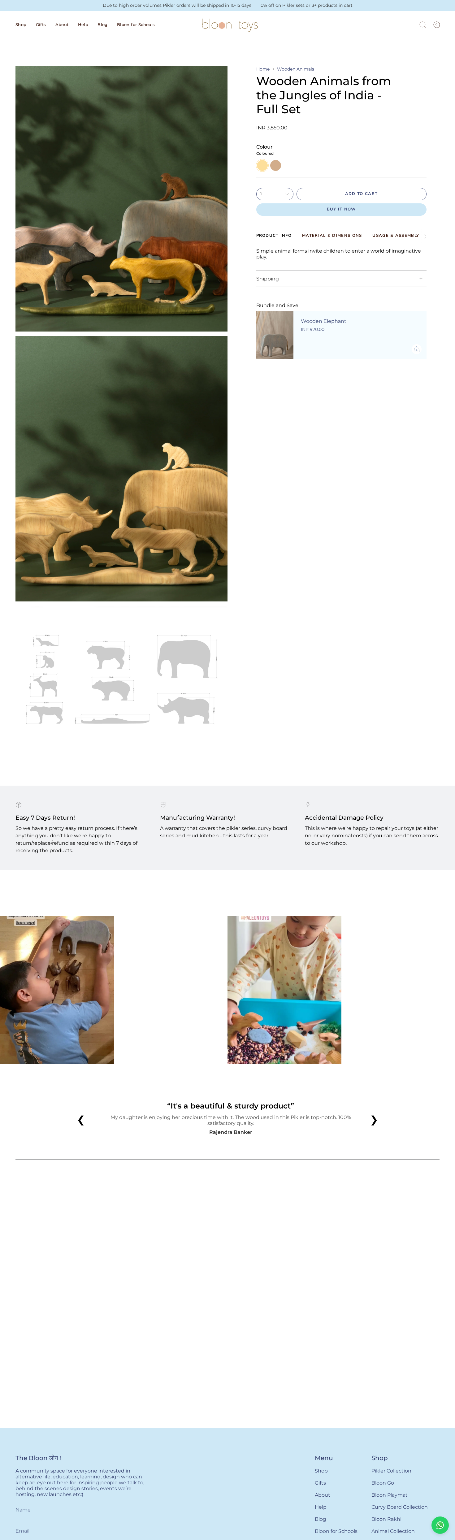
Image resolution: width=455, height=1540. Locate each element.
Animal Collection (393, 1531)
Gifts (320, 1483)
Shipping (267, 279)
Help (321, 1507)
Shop (321, 1471)
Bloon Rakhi (386, 1519)
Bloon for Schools (336, 1531)
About (322, 1495)
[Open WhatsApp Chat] (440, 1525)
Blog (320, 1519)
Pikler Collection (391, 1471)
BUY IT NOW (341, 209)
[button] (21, 25)
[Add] (417, 349)
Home (263, 69)
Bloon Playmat (389, 1495)
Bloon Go (382, 1483)
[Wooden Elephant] (274, 335)
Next (446, 982)
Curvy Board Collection (399, 1507)
